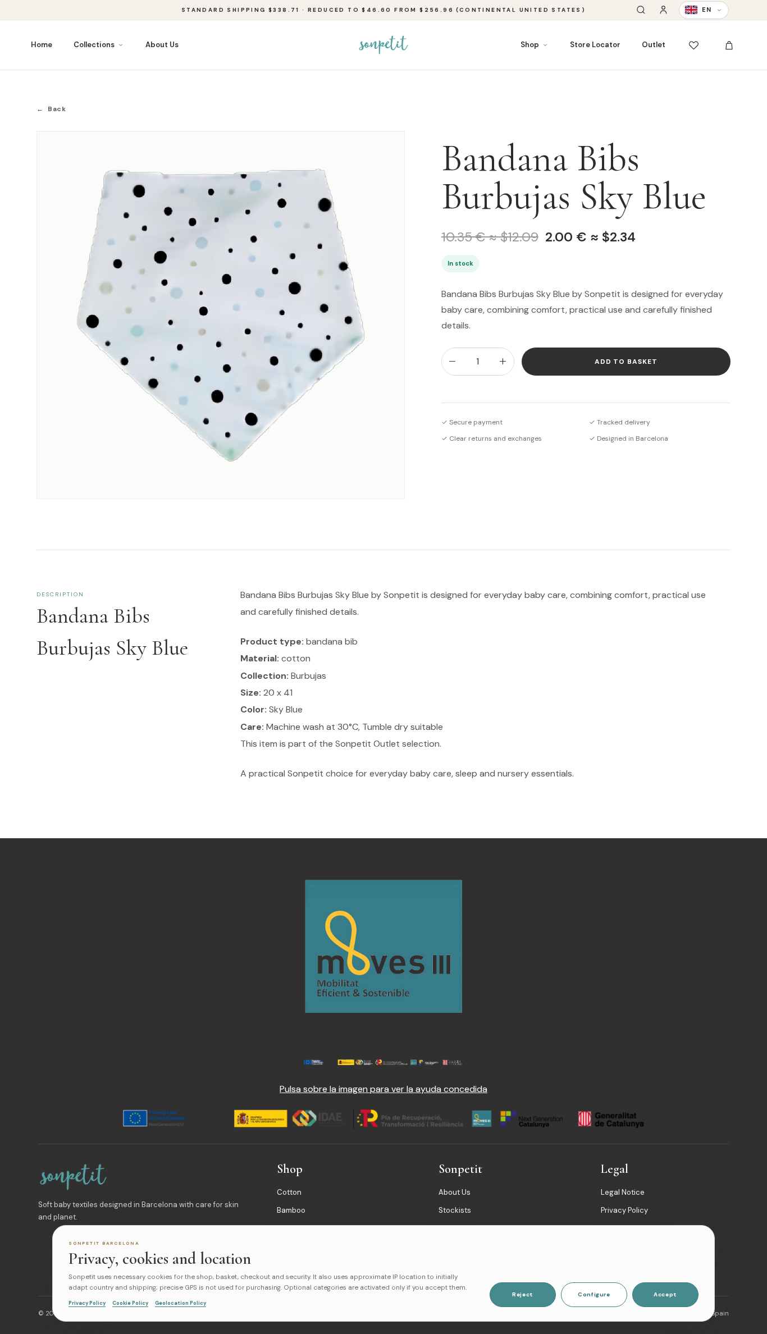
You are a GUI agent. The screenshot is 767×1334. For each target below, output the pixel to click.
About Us (162, 44)
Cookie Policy (130, 1303)
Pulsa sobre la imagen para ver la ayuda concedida (383, 1089)
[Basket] (729, 45)
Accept (665, 1294)
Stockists (455, 1210)
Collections (94, 44)
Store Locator (595, 44)
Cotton (289, 1192)
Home (41, 44)
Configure (594, 1294)
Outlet (653, 44)
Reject (522, 1294)
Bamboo (291, 1210)
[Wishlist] (694, 45)
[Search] (641, 10)
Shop (530, 44)
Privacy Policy (624, 1210)
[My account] (663, 10)
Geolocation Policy (180, 1303)
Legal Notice (623, 1192)
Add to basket (626, 361)
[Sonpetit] (383, 45)
